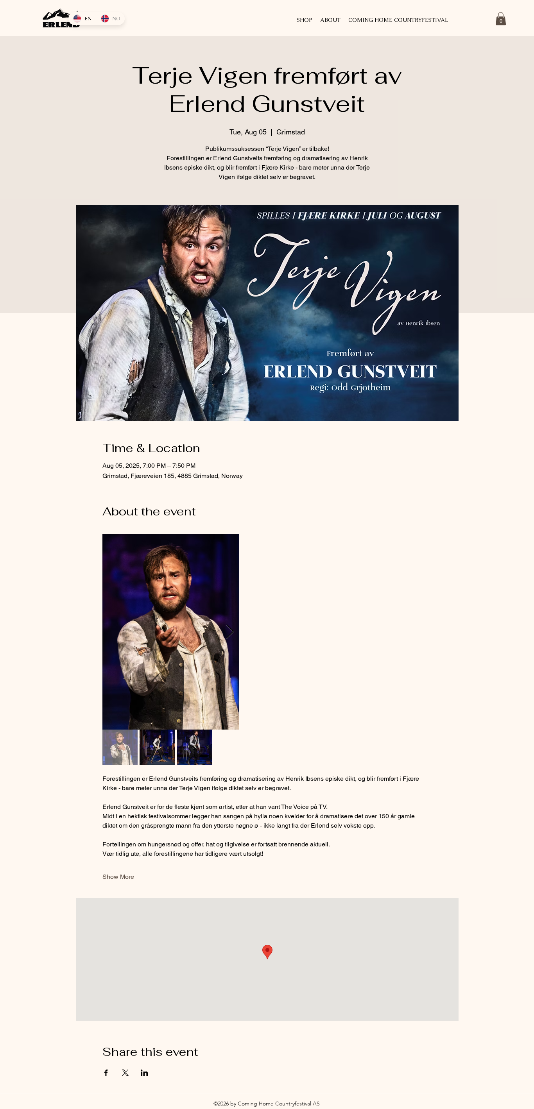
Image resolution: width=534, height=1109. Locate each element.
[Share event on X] (125, 1073)
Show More (118, 876)
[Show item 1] (120, 747)
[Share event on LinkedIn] (144, 1073)
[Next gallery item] (230, 632)
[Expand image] (170, 632)
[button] (500, 18)
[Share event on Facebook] (106, 1073)
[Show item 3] (194, 747)
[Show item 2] (157, 747)
